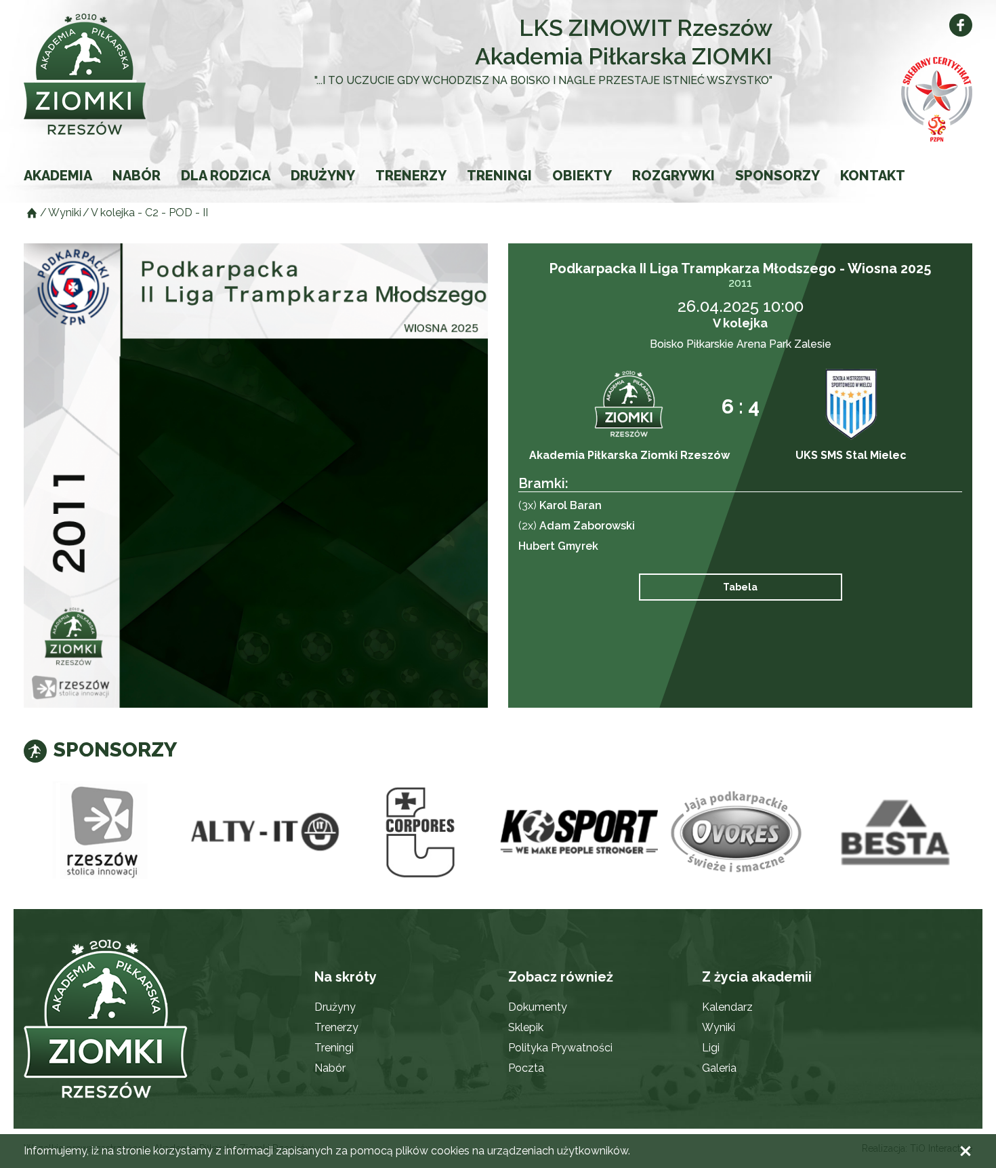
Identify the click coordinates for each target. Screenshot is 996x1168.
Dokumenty (537, 1007)
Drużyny (323, 175)
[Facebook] (960, 25)
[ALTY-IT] (261, 832)
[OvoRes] (737, 832)
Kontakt (872, 175)
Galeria (719, 1068)
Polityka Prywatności (560, 1047)
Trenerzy (411, 175)
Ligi (711, 1047)
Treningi (499, 175)
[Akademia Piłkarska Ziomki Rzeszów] (118, 74)
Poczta (526, 1068)
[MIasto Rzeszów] (103, 832)
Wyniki (718, 1027)
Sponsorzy (777, 175)
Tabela (740, 587)
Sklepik (525, 1027)
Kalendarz (727, 1007)
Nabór (136, 175)
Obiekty (582, 175)
